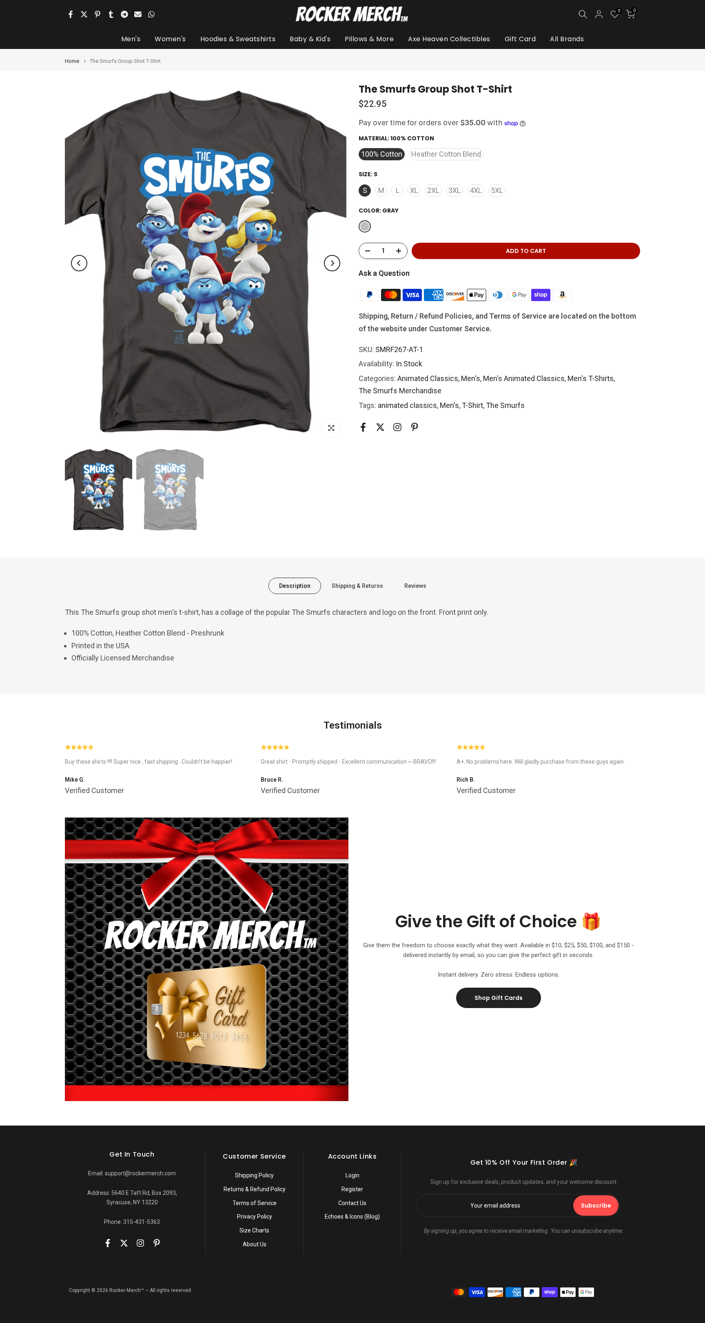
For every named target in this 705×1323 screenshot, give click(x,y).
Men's (131, 39)
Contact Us (352, 1203)
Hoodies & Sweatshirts (238, 39)
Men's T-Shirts (591, 378)
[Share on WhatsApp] (151, 14)
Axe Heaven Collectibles (449, 39)
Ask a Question (384, 273)
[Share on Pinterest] (97, 14)
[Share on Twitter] (84, 14)
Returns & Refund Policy (255, 1189)
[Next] (332, 263)
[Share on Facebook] (70, 14)
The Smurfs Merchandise (400, 391)
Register (352, 1189)
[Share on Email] (138, 14)
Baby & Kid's (310, 39)
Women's (170, 39)
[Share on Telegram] (124, 14)
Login (352, 1175)
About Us (254, 1244)
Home (72, 61)
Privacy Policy (254, 1216)
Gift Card (520, 39)
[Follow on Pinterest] (414, 427)
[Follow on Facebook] (363, 427)
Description (294, 586)
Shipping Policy (254, 1175)
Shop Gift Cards (498, 998)
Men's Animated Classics (524, 378)
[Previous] (79, 263)
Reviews (415, 586)
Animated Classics (427, 378)
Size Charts (254, 1230)
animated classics (407, 405)
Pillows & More (369, 39)
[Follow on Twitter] (380, 427)
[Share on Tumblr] (111, 14)
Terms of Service (255, 1203)
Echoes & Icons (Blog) (352, 1216)
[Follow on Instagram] (397, 427)
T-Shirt (472, 405)
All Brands (567, 39)
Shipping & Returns (357, 586)
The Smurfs (505, 405)
